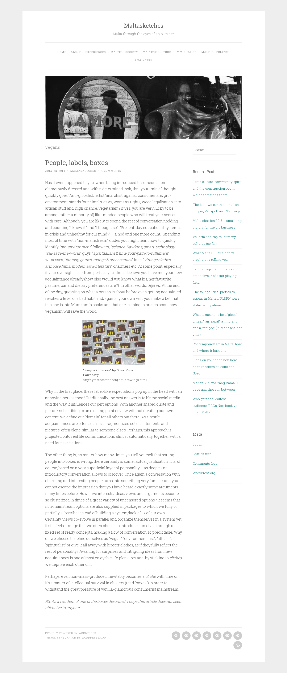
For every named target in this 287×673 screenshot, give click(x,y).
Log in (197, 444)
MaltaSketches (83, 170)
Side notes (143, 60)
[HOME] (175, 636)
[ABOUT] (186, 636)
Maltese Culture (157, 52)
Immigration (186, 52)
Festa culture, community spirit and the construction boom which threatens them (217, 188)
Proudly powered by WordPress (70, 633)
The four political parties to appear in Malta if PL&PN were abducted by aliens (216, 298)
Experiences (95, 52)
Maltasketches (143, 25)
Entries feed (202, 454)
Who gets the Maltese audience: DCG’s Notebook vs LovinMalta (215, 405)
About (76, 52)
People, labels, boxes (76, 162)
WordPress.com (94, 637)
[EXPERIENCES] (196, 636)
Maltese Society (124, 52)
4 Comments (111, 170)
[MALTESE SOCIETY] (206, 636)
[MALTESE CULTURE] (216, 636)
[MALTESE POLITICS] (237, 636)
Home (61, 52)
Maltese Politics (215, 52)
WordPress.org (204, 473)
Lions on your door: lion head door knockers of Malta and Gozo (215, 366)
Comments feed (205, 463)
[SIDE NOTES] (237, 645)
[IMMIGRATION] (227, 636)
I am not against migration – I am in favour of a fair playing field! (216, 275)
